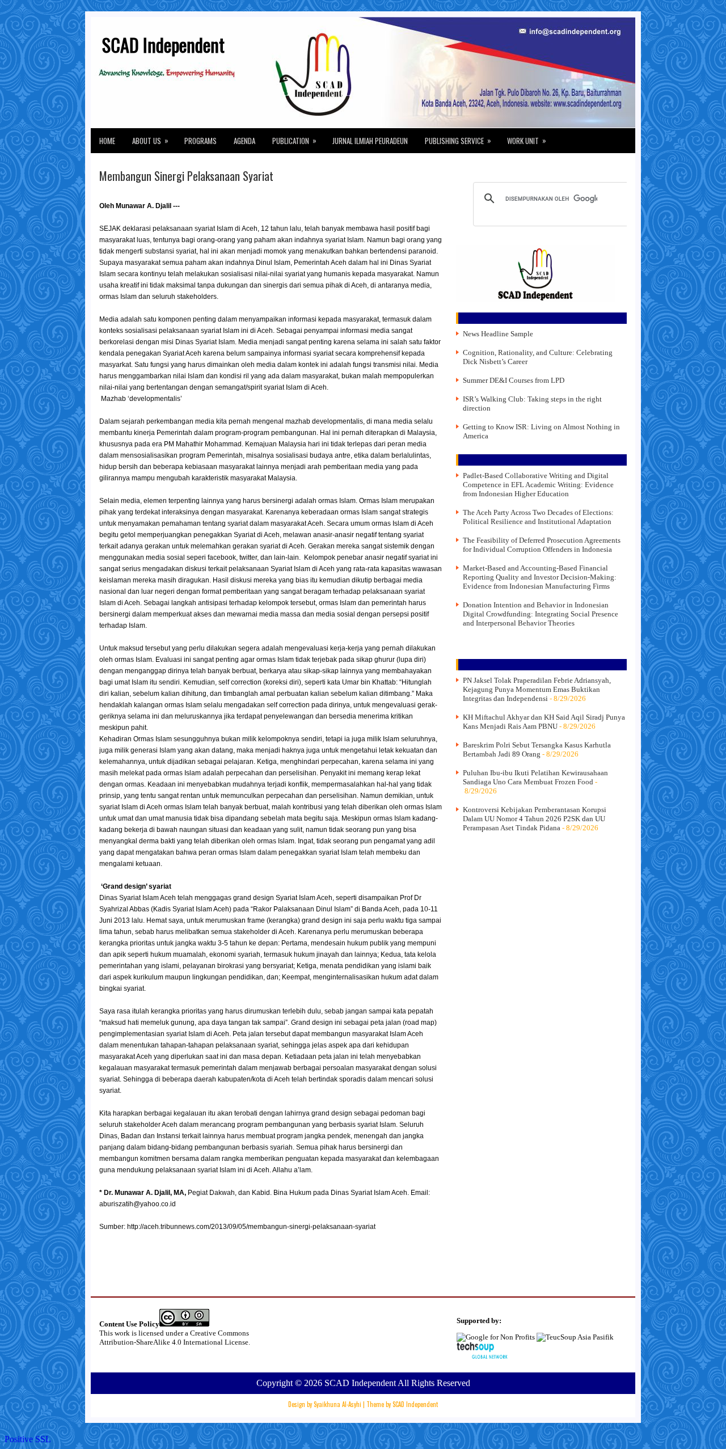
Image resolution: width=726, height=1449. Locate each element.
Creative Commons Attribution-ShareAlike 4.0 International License (174, 1337)
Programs (200, 140)
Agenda (244, 140)
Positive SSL (28, 1439)
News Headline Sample (498, 333)
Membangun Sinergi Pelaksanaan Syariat (186, 175)
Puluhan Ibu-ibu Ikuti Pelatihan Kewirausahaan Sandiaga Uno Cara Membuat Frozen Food (535, 777)
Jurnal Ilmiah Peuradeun (370, 140)
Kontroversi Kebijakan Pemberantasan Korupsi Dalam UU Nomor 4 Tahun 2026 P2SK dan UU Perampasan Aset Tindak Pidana (534, 818)
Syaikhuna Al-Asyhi (337, 1404)
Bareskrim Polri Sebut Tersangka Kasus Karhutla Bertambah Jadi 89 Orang (537, 749)
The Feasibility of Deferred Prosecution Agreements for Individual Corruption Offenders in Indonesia (542, 545)
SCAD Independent (163, 44)
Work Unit (526, 140)
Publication (294, 140)
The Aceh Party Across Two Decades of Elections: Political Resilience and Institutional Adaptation (538, 517)
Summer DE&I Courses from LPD (513, 380)
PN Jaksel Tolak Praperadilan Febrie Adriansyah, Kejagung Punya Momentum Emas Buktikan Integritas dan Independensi (537, 689)
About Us (150, 140)
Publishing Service (458, 140)
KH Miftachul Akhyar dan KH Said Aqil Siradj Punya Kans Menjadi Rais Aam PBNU (544, 721)
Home (107, 140)
